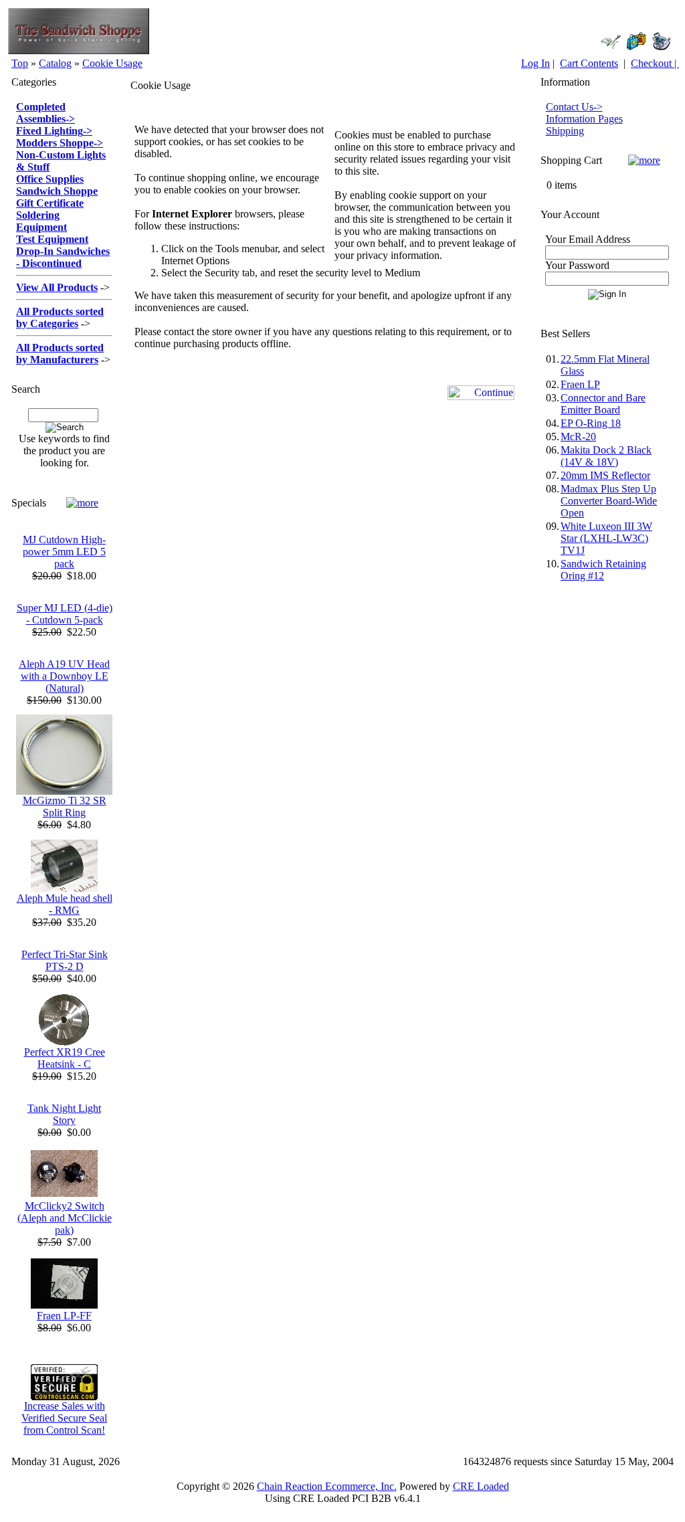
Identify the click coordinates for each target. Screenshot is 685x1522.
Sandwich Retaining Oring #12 (603, 569)
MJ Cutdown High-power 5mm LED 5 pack (64, 551)
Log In (535, 63)
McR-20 (578, 436)
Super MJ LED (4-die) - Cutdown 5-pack (64, 614)
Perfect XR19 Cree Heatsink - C (64, 1058)
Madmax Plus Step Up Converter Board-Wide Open (609, 500)
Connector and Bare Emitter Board (603, 403)
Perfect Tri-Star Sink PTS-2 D (64, 960)
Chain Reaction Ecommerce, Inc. (327, 1486)
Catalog (55, 63)
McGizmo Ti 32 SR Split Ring (64, 806)
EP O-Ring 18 (591, 423)
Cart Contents (589, 63)
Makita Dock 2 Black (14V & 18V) (606, 456)
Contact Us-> (574, 106)
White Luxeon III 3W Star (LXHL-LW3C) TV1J (606, 538)
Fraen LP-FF (64, 1315)
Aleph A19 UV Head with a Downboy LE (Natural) (64, 676)
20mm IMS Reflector (605, 475)
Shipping (565, 130)
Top (19, 63)
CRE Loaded (481, 1486)
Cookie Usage (112, 63)
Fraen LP (580, 384)
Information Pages (584, 118)
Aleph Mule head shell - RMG (64, 904)
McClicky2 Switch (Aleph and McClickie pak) (64, 1218)
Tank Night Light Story (64, 1114)
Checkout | (655, 63)
